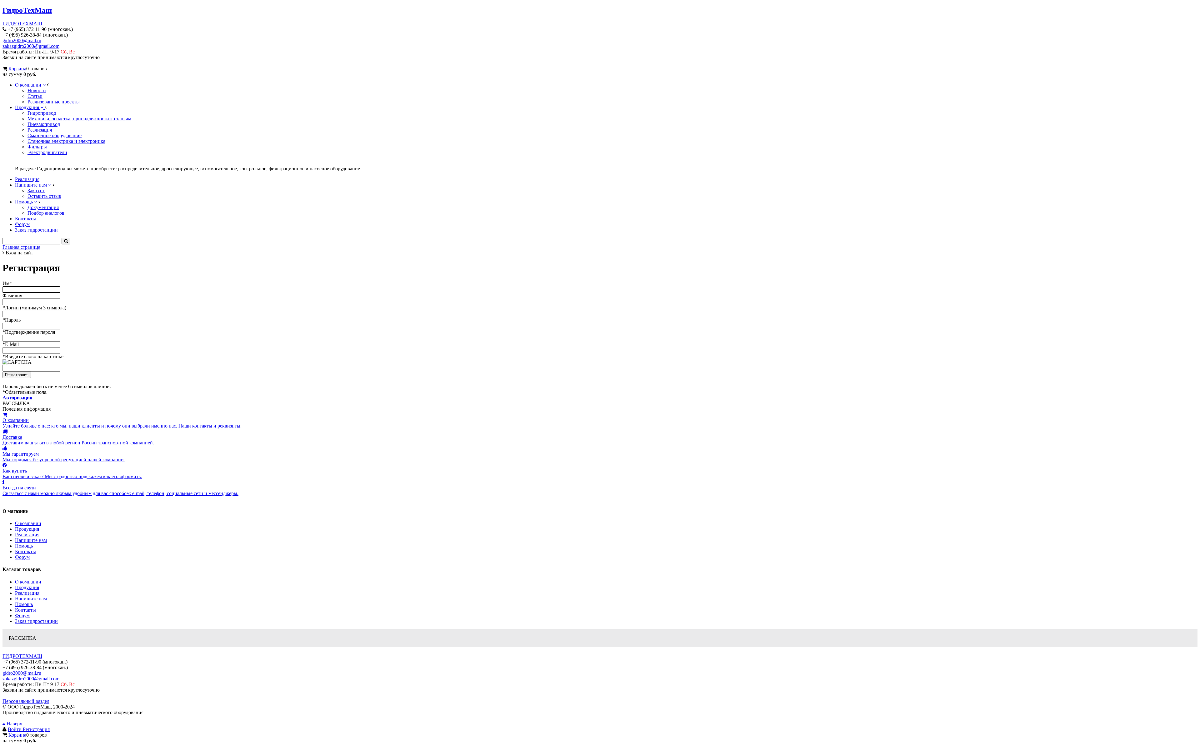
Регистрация (36, 729)
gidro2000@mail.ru (21, 40)
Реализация (27, 534)
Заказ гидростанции (36, 621)
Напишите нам (31, 540)
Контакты (25, 551)
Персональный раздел (25, 701)
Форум (22, 557)
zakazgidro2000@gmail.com (30, 46)
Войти (15, 729)
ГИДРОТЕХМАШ (22, 23)
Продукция (27, 529)
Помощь (24, 545)
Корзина (17, 68)
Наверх (13, 723)
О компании (28, 523)
